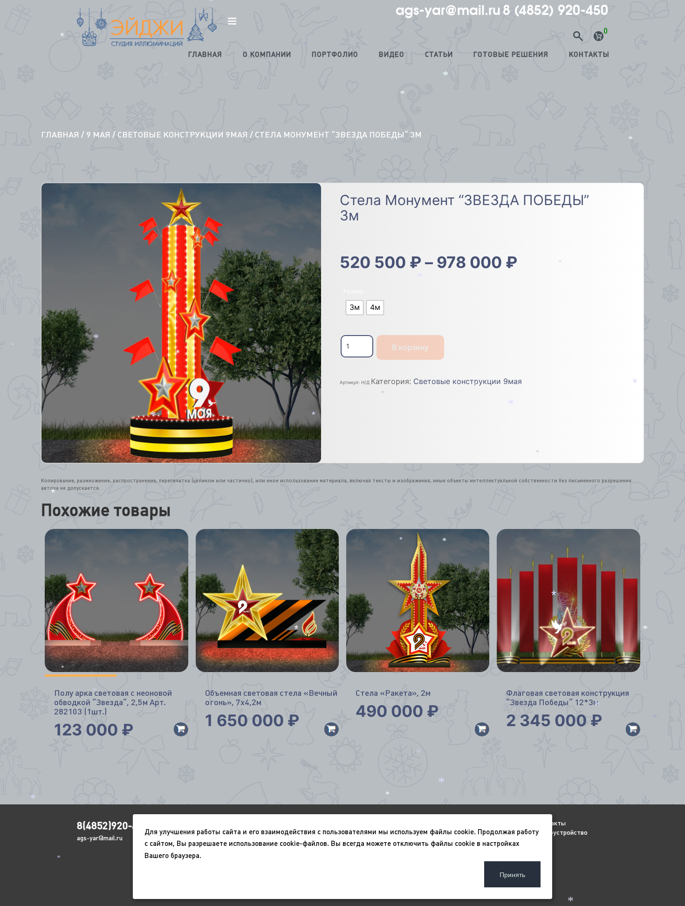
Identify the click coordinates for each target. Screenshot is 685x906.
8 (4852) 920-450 (555, 10)
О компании (267, 54)
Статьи (439, 54)
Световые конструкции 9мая (182, 134)
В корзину (410, 347)
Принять (512, 874)
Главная (205, 54)
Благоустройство (561, 832)
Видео (391, 54)
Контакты (589, 54)
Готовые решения (510, 54)
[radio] (354, 308)
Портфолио (335, 54)
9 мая (98, 134)
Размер (353, 291)
